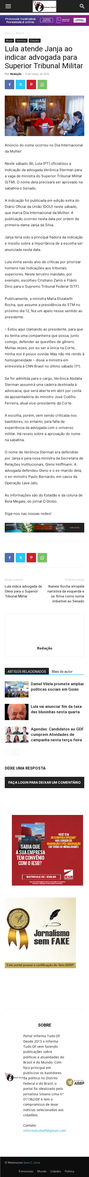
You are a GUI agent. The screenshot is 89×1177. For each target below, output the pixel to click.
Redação (16, 74)
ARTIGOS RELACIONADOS (27, 671)
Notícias (21, 40)
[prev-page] (8, 752)
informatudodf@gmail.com (44, 1130)
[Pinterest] (31, 84)
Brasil (20, 33)
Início (8, 33)
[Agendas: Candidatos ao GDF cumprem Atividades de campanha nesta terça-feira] (16, 734)
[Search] (82, 6)
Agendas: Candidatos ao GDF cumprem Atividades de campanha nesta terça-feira (57, 734)
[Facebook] (9, 84)
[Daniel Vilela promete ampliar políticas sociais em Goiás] (16, 689)
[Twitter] (20, 84)
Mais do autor (62, 671)
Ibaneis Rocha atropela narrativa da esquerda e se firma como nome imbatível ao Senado (65, 593)
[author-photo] (44, 642)
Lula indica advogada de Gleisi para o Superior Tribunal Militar (23, 591)
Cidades (34, 40)
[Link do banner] (44, 20)
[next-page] (15, 752)
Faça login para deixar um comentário (44, 782)
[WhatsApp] (42, 84)
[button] (8, 6)
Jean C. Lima (32, 1163)
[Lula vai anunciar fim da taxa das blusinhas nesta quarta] (16, 712)
